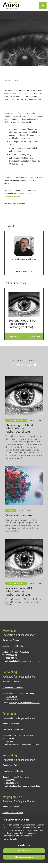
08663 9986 (10, 780)
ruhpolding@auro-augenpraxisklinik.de (24, 786)
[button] (43, 5)
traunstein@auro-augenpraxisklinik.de (24, 744)
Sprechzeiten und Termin (12, 646)
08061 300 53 (11, 697)
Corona (11, 510)
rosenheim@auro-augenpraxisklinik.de (24, 661)
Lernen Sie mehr (10, 839)
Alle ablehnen (24, 851)
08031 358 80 (11, 655)
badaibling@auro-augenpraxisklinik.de (24, 703)
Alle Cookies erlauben (24, 857)
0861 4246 (10, 738)
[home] (10, 5)
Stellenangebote (16, 420)
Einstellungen (24, 845)
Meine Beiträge (24, 272)
